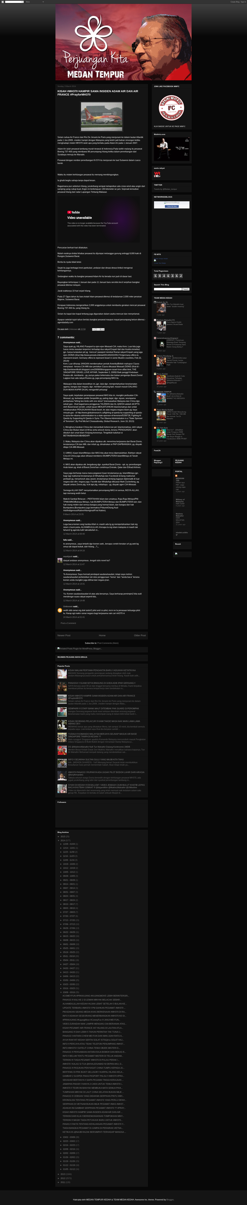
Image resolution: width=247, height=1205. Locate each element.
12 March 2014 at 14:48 (74, 600)
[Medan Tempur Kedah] (155, 261)
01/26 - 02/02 (69, 1157)
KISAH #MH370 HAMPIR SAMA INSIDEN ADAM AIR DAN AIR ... (92, 1112)
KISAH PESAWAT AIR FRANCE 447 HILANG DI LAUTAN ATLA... (93, 1028)
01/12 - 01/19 (69, 1165)
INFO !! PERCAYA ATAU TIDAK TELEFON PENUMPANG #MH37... (94, 1044)
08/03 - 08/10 (69, 908)
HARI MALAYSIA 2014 (180, 520)
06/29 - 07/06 (69, 928)
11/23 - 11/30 (69, 852)
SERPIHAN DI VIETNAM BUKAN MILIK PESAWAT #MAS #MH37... (94, 1104)
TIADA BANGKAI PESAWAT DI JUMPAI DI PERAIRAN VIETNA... (93, 1128)
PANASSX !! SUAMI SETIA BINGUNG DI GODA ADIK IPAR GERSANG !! (101, 683)
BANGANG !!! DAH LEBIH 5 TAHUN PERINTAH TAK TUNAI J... (92, 1032)
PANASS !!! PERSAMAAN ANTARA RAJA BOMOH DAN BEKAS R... (94, 1052)
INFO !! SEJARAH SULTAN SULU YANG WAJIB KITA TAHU (96, 759)
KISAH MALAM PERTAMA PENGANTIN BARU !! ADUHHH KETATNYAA (102, 670)
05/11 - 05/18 (69, 956)
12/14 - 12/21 (69, 848)
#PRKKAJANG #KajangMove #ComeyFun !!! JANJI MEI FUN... (91, 1020)
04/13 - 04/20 (69, 972)
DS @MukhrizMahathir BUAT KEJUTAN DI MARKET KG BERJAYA (176, 396)
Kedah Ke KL (162, 302)
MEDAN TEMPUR (164, 392)
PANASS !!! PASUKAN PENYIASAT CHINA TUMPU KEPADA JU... (93, 1068)
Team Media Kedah (165, 410)
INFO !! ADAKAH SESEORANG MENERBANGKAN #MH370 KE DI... (94, 1016)
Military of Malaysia (180, 500)
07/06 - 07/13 (69, 924)
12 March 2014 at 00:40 (74, 534)
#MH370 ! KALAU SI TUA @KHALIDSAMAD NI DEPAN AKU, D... (93, 1064)
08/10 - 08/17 (69, 904)
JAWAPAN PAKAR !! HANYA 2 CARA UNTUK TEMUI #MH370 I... (93, 1084)
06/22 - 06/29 (69, 932)
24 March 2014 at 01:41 (74, 617)
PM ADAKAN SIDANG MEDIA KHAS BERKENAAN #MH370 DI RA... (94, 1012)
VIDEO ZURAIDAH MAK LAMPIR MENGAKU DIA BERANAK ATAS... (94, 1024)
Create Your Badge (160, 263)
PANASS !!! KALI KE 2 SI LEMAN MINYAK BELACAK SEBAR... (92, 1000)
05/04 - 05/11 (69, 960)
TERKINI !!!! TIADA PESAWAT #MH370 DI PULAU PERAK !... (91, 1060)
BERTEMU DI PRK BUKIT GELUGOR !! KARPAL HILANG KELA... (93, 1072)
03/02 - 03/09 (69, 1137)
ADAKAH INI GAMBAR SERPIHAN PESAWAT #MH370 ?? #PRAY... (94, 1108)
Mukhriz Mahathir (180, 515)
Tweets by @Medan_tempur (165, 189)
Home (102, 635)
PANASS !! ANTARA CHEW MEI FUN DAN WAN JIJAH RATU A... (93, 1036)
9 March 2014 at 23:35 (73, 514)
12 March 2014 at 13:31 (74, 584)
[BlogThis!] (96, 329)
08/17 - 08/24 (69, 900)
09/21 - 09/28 (69, 880)
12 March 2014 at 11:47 (74, 564)
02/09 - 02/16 (69, 1149)
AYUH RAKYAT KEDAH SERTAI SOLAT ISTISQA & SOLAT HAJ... (93, 1040)
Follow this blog (172, 206)
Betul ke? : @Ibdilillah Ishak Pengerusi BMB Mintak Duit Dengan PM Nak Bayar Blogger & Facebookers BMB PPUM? (177, 434)
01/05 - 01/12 (69, 1169)
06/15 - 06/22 (69, 936)
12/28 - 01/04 (69, 844)
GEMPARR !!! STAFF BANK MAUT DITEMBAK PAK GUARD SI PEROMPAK (103, 708)
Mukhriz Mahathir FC (166, 320)
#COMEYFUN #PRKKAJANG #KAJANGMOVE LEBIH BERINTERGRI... (96, 996)
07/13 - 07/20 (69, 920)
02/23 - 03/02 (69, 1141)
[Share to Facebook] (100, 329)
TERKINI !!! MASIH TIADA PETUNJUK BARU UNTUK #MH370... (92, 1120)
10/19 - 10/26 (69, 864)
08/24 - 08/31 (69, 896)
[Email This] (93, 329)
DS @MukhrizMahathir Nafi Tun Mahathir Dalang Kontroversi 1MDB (99, 747)
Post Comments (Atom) (107, 643)
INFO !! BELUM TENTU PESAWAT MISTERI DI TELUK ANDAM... (93, 1056)
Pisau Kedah (162, 374)
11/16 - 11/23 (69, 856)
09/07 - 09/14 (69, 888)
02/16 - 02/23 (69, 1145)
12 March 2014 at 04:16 (74, 550)
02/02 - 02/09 (69, 1153)
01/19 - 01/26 (69, 1161)
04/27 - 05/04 (69, 964)
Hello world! (180, 504)
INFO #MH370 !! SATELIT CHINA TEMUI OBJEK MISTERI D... (91, 1048)
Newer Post (64, 635)
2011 (63, 1182)
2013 (63, 1174)
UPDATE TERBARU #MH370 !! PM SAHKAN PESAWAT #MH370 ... (94, 1008)
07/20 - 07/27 (69, 916)
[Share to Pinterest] (103, 329)
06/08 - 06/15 (69, 940)
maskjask (68, 556)
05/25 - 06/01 (69, 948)
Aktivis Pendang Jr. (165, 356)
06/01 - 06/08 (69, 944)
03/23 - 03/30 (69, 984)
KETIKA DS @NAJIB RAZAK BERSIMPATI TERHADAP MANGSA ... (94, 1132)
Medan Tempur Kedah (161, 258)
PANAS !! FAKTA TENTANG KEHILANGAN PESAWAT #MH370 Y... (94, 1124)
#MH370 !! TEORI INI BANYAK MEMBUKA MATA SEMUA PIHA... (93, 1088)
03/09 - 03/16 (69, 992)
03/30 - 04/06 (69, 980)
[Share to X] (98, 329)
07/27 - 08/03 (69, 912)
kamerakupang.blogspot (167, 338)
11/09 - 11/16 (69, 860)
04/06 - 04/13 (69, 976)
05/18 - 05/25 (69, 952)
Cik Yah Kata (162, 428)
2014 (63, 840)
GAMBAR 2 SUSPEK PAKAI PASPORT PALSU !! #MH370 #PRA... (93, 1076)
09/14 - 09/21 (69, 884)
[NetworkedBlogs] (171, 203)
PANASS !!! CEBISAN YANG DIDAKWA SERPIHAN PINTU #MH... (93, 1096)
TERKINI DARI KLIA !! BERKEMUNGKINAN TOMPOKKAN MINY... (93, 1116)
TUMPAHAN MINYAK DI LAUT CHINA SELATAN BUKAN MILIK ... (93, 1092)
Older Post (140, 635)
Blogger (170, 1200)
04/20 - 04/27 (69, 968)
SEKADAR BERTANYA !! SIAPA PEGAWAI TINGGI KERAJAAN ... (93, 1080)
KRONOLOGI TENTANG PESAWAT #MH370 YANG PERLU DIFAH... (94, 1100)
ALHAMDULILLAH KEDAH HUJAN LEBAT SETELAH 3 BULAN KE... (95, 1004)
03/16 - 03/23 (69, 988)
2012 (63, 1178)
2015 (63, 836)
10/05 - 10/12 (69, 872)
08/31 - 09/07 (69, 892)
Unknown (68, 606)
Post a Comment (68, 623)
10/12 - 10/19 (69, 868)
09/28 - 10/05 (69, 876)
